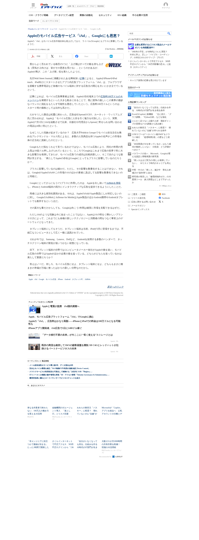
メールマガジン (138, 206)
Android (67, 279)
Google (41, 279)
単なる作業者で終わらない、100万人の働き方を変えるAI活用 (38, 411)
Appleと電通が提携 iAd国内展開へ (60, 306)
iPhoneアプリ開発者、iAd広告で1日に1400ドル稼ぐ (55, 328)
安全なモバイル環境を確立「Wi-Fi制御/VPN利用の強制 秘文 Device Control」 (59, 368)
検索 (169, 33)
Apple (31, 279)
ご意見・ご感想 (138, 194)
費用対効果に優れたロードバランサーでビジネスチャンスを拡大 (54, 378)
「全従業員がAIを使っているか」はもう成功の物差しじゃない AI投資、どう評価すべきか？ (151, 147)
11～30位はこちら (165, 186)
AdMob (87, 279)
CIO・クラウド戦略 (38, 15)
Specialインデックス (140, 209)
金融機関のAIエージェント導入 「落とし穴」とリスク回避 (62, 411)
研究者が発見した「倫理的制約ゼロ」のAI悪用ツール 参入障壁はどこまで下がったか (151, 180)
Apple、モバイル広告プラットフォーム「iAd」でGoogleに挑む (61, 316)
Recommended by (105, 456)
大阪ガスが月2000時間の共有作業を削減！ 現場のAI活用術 (112, 444)
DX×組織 (122, 15)
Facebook (166, 198)
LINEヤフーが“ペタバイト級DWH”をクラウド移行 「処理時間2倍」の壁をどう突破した (151, 137)
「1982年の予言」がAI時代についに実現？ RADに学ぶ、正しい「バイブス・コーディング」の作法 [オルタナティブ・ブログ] (149, 55)
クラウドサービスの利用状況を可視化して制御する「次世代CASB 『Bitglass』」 (61, 372)
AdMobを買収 (113, 183)
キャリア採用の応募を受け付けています (148, 80)
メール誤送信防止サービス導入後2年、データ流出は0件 (51, 365)
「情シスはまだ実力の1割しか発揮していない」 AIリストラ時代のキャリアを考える (151, 163)
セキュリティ (105, 15)
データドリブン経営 (64, 15)
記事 (82, 78)
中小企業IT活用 (140, 15)
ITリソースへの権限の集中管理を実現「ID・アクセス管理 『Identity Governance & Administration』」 (69, 375)
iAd (36, 279)
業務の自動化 (86, 15)
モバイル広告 (51, 279)
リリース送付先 (138, 198)
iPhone (60, 279)
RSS (163, 194)
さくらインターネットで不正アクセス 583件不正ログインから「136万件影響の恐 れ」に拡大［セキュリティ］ (150, 64)
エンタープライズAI (50, 21)
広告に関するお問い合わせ (143, 202)
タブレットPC (77, 279)
